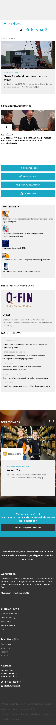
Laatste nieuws (11, 333)
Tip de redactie (30, 168)
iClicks (48, 704)
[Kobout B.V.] (11, 454)
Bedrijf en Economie (12, 374)
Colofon (32, 709)
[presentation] (49, 421)
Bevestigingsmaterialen (18, 466)
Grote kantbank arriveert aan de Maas (25, 78)
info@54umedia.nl (12, 686)
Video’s (4, 652)
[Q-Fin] (19, 312)
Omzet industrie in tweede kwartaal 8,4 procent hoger (25, 378)
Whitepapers (10, 206)
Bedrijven (5, 648)
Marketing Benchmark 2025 (14, 248)
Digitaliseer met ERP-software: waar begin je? (21, 271)
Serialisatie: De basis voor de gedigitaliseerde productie (26, 260)
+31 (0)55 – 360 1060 (12, 682)
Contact (4, 656)
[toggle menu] (52, 29)
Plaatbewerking (12, 72)
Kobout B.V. (14, 470)
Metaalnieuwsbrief (30, 185)
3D (2, 629)
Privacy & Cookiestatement (15, 714)
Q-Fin (6, 314)
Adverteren (30, 193)
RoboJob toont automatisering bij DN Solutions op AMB (26, 386)
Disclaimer (36, 714)
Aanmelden (6, 644)
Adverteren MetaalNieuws (13, 709)
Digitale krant (30, 176)
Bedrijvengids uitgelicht (17, 285)
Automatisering (10, 341)
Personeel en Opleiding (13, 352)
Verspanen (7, 363)
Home (4, 38)
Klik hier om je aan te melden (28, 527)
